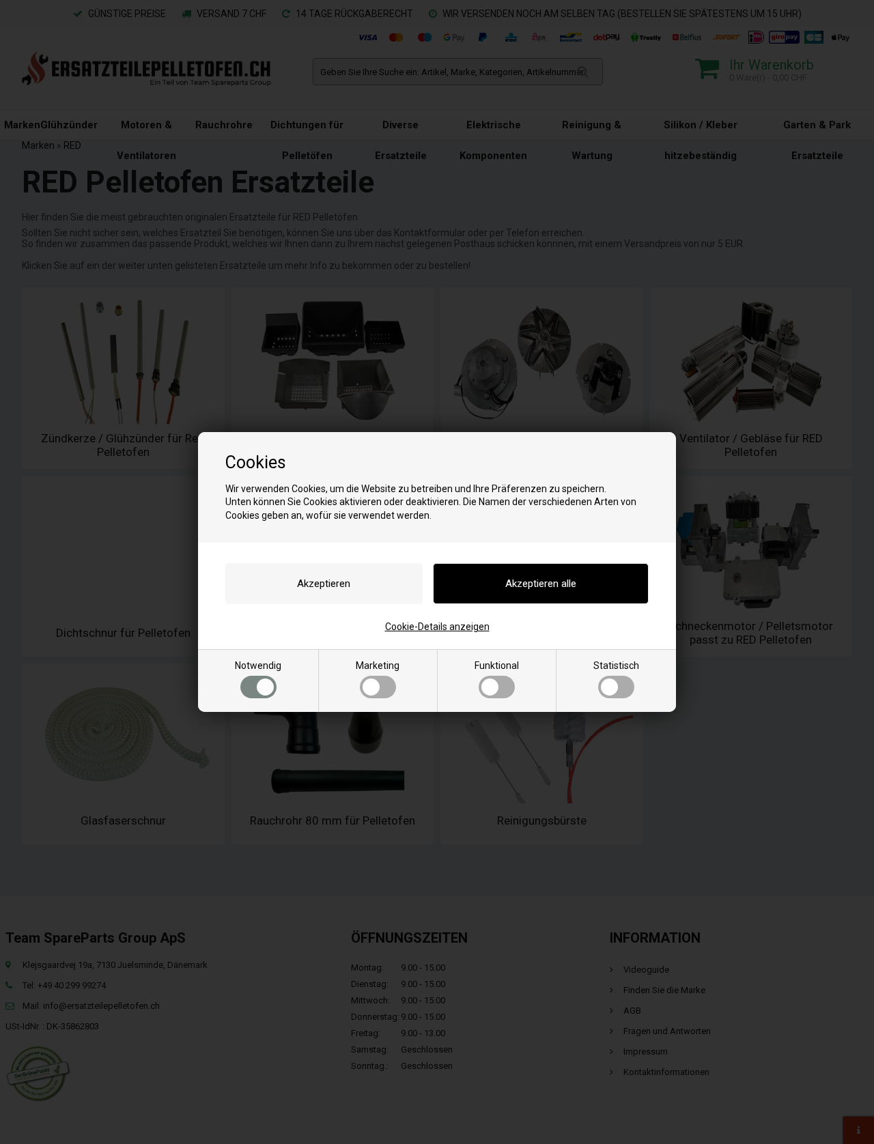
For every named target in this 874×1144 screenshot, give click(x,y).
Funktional (497, 665)
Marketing (377, 665)
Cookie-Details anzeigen (437, 626)
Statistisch (616, 665)
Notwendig (258, 665)
